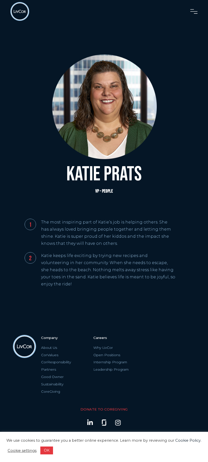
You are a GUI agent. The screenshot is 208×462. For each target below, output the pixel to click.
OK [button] (46, 450)
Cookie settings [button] (22, 450)
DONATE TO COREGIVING (104, 409)
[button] (194, 11)
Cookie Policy (188, 440)
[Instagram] (118, 422)
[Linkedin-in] (90, 422)
